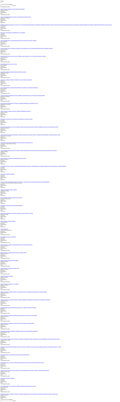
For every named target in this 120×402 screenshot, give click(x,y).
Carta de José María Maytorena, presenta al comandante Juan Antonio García (15, 16)
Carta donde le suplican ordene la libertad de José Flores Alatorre (13, 71)
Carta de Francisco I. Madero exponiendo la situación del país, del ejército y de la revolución (18, 315)
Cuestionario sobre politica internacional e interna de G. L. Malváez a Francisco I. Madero (18, 307)
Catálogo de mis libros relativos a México (8, 189)
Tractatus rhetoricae (4, 229)
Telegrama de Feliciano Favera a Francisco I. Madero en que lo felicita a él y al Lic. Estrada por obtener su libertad (23, 56)
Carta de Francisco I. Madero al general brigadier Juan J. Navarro (13, 158)
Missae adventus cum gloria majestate (7, 221)
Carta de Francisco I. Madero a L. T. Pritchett (9, 284)
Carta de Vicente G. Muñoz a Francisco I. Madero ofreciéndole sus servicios (15, 111)
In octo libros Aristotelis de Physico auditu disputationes (11, 205)
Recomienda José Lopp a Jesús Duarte (8, 236)
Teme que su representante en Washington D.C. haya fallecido (12, 32)
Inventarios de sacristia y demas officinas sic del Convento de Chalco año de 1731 (16, 142)
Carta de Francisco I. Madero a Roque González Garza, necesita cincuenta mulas (16, 244)
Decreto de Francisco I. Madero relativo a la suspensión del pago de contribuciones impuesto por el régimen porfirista (23, 291)
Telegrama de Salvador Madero (6, 276)
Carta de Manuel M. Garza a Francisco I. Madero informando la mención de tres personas (18, 386)
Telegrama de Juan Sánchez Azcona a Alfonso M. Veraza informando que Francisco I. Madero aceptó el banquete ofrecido (24, 370)
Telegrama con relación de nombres (7, 378)
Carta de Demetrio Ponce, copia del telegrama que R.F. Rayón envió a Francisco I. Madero (18, 40)
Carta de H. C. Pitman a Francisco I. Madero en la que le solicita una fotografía (16, 79)
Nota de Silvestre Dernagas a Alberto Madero (9, 260)
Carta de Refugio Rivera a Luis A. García (8, 64)
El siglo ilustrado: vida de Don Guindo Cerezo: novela (11, 197)
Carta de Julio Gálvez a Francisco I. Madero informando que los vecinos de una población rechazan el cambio (22, 362)
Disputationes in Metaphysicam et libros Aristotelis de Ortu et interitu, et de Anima (16, 213)
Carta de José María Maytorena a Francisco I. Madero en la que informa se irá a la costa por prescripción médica (22, 95)
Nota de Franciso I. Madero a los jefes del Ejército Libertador (12, 9)
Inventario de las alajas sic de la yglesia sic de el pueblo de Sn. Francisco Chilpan (16, 119)
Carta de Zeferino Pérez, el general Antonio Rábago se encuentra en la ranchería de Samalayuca (19, 87)
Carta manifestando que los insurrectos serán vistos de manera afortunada (14, 354)
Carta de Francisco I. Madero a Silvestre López (9, 268)
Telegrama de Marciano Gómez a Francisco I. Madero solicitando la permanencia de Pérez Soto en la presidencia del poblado (25, 299)
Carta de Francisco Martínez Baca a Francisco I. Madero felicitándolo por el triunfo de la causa (19, 103)
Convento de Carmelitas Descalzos (7, 174)
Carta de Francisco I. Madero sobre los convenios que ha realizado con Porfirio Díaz (17, 323)
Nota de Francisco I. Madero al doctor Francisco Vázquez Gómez (13, 252)
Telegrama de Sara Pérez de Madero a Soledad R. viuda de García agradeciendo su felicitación (19, 331)
